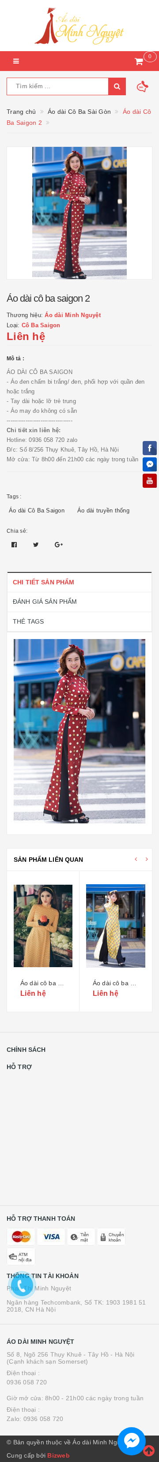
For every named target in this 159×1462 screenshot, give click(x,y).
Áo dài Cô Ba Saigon (36, 510)
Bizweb (58, 1455)
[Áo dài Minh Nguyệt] (79, 25)
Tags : (14, 497)
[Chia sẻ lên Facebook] (15, 544)
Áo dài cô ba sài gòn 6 (124, 983)
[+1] (59, 544)
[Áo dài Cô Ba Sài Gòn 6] (115, 926)
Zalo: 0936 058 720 (35, 1418)
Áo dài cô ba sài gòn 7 (52, 983)
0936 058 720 (27, 1382)
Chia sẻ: (17, 531)
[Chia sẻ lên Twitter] (37, 544)
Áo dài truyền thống (103, 510)
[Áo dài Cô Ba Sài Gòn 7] (43, 926)
